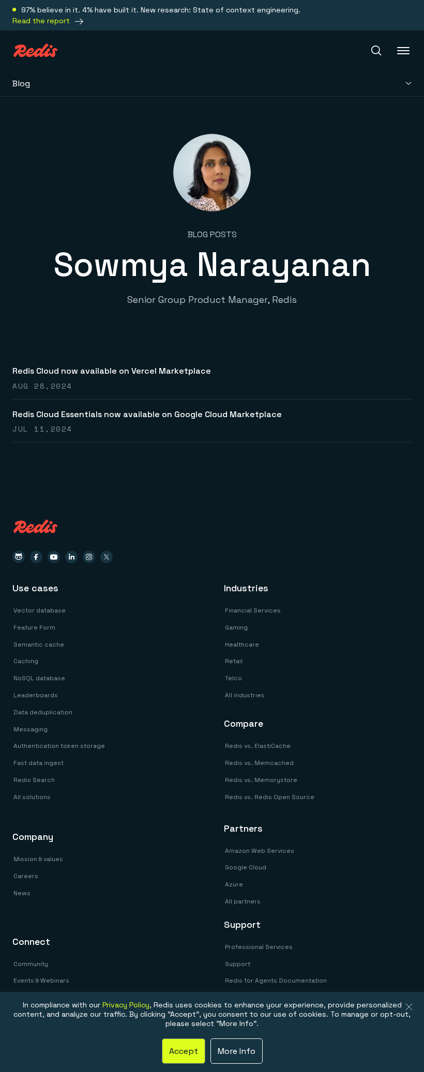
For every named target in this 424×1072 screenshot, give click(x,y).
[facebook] (36, 556)
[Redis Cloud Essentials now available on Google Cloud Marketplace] (212, 421)
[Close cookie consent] (409, 1007)
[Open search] (376, 50)
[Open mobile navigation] (404, 50)
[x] (106, 556)
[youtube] (54, 556)
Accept (183, 1051)
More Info (236, 1051)
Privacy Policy (125, 1004)
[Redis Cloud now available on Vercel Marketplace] (212, 377)
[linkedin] (71, 556)
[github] (18, 556)
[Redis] (35, 50)
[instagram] (89, 556)
